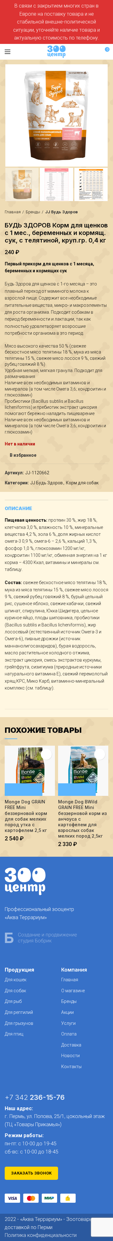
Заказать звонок (31, 1173)
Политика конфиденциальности (41, 1235)
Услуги (68, 1023)
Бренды (33, 212)
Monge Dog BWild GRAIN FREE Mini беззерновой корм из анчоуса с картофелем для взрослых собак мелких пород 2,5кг (82, 819)
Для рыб (13, 1001)
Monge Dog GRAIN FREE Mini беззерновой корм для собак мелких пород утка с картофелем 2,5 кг (26, 816)
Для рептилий (19, 1012)
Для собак (15, 990)
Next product (105, 212)
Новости (70, 1055)
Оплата (69, 1033)
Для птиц (14, 1033)
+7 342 (35, 1097)
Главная (13, 212)
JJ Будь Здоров (61, 212)
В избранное (23, 455)
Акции (67, 1012)
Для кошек (15, 979)
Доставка (71, 1044)
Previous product (92, 212)
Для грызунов (19, 1023)
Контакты (71, 1066)
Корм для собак (82, 482)
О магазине (73, 990)
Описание (18, 508)
